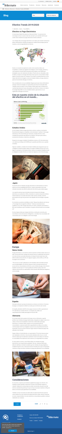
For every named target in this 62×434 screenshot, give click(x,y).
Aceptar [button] (12, 430)
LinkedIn (36, 420)
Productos (31, 5)
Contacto (56, 5)
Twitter (30, 420)
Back (17, 404)
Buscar (42, 1)
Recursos (44, 5)
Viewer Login (48, 1)
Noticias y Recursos (10, 9)
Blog (20, 29)
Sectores (38, 5)
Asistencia (50, 5)
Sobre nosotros (24, 5)
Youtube (41, 420)
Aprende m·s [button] (8, 427)
